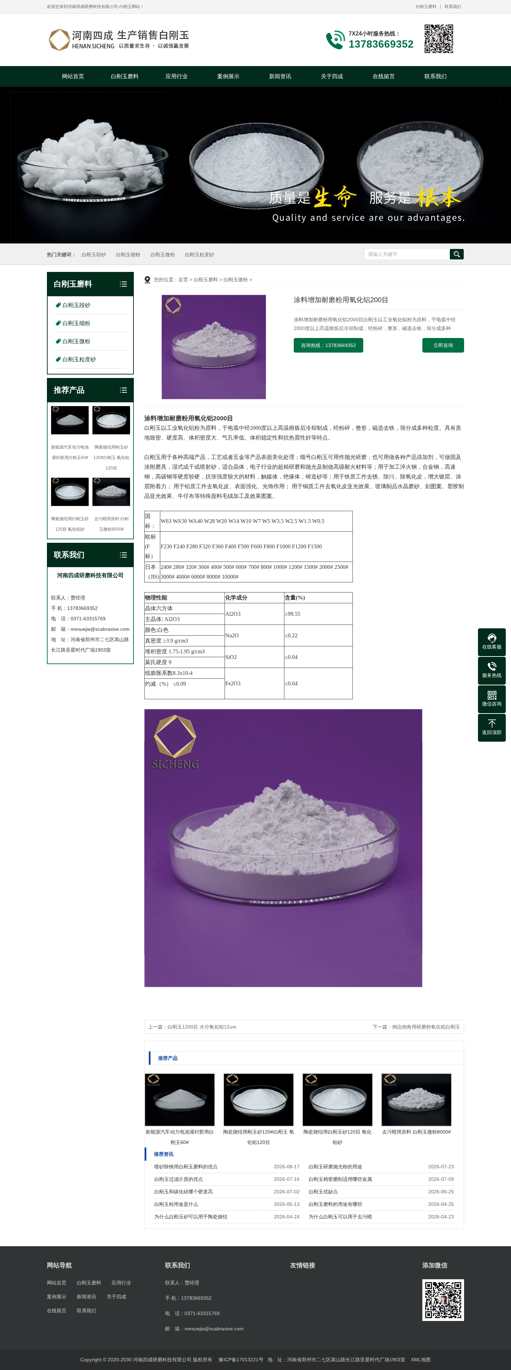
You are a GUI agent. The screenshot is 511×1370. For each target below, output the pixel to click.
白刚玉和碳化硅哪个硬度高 (183, 1191)
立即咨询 (443, 345)
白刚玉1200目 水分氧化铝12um (202, 1027)
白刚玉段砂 (94, 254)
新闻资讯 (280, 76)
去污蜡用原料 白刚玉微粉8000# (416, 1132)
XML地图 (421, 1359)
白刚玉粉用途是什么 (176, 1204)
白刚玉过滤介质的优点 (178, 1179)
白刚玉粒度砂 (199, 254)
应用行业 (176, 76)
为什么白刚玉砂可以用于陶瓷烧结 (190, 1216)
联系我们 (453, 6)
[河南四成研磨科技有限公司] (120, 40)
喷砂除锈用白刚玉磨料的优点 (186, 1166)
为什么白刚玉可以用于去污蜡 (340, 1216)
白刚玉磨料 (426, 6)
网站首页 (73, 76)
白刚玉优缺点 (323, 1191)
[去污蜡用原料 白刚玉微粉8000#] (416, 1100)
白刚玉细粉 (128, 254)
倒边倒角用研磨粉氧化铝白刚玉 (426, 1027)
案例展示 (228, 76)
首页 (183, 279)
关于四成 (332, 76)
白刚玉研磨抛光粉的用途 (335, 1166)
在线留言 (384, 76)
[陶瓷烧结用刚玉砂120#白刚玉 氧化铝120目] (258, 1100)
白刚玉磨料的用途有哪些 (335, 1204)
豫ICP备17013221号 (241, 1359)
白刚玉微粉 (163, 254)
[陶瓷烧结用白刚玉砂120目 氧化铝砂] (337, 1100)
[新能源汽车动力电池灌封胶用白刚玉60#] (179, 1100)
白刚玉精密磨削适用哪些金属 (340, 1179)
